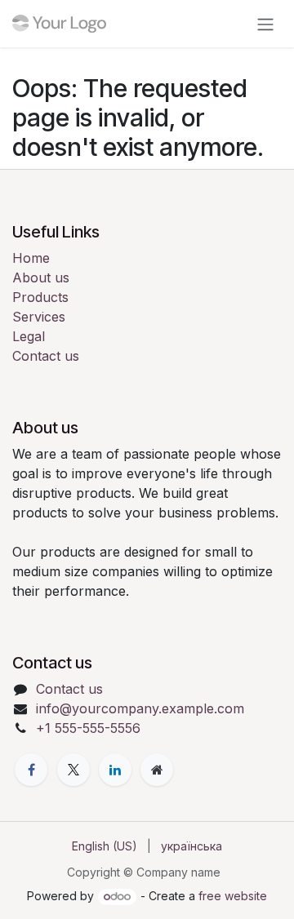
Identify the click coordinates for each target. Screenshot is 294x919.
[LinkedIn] (115, 769)
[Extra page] (156, 769)
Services (38, 317)
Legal (28, 336)
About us (40, 277)
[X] (73, 769)
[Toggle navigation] (265, 24)
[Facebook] (31, 769)
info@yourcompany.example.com (140, 708)
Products (40, 297)
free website (232, 896)
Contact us (45, 356)
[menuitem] (104, 846)
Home (31, 258)
